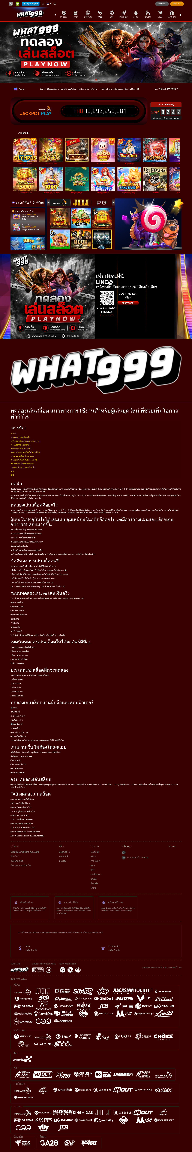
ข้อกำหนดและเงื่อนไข (20, 865)
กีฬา (112, 17)
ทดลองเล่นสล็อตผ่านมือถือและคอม (24, 460)
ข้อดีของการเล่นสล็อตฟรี (20, 445)
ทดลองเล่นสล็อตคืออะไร (20, 437)
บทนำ (13, 433)
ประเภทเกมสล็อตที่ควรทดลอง (22, 456)
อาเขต (135, 17)
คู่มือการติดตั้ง (128, 303)
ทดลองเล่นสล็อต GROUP (137, 857)
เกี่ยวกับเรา (15, 856)
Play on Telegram (32, 4)
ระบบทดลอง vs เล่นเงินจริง (21, 449)
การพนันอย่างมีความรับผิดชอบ (24, 852)
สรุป (12, 471)
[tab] (60, 202)
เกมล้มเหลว (123, 17)
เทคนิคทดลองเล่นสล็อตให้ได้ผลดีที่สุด (25, 452)
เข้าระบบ (161, 4)
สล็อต (76, 17)
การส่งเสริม (172, 17)
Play (46, 113)
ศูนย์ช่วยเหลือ (16, 861)
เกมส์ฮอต (64, 17)
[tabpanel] (96, 52)
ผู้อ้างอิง (62, 861)
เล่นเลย (27, 149)
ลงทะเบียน (177, 4)
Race (100, 17)
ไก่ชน (160, 17)
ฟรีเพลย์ (61, 215)
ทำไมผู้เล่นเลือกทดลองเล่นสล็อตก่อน (25, 441)
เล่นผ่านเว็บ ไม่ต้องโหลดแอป (22, 464)
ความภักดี (63, 856)
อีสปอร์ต (148, 17)
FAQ (12, 475)
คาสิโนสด (88, 17)
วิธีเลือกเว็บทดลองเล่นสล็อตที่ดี (23, 467)
